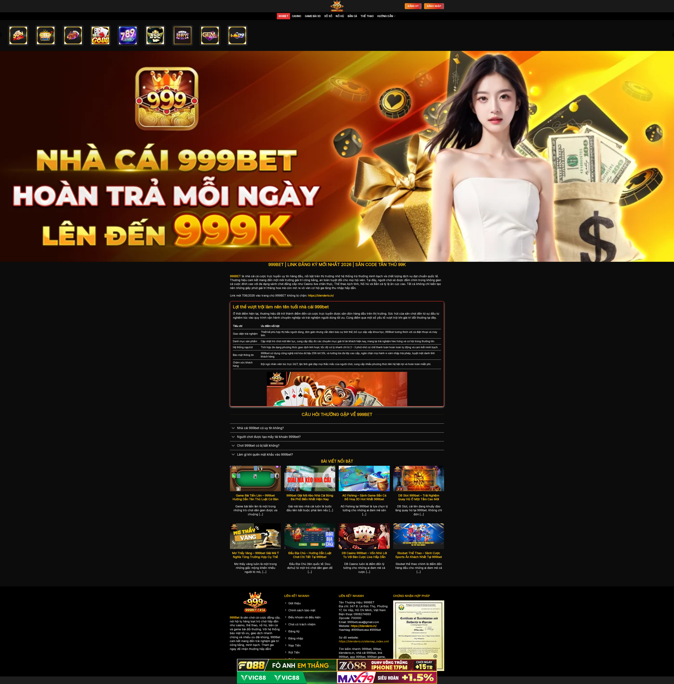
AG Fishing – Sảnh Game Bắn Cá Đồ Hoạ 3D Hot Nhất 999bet (364, 497)
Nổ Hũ (340, 16)
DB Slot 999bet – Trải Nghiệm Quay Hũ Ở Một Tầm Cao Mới (418, 497)
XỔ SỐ (328, 16)
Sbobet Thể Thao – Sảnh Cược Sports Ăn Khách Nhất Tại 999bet (418, 555)
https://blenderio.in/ (321, 295)
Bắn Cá (352, 16)
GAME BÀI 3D (313, 16)
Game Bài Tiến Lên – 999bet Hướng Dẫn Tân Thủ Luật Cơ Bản (255, 497)
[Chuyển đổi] (233, 428)
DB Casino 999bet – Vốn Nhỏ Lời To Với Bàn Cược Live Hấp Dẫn (364, 555)
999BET (235, 276)
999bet (283, 16)
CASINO (296, 16)
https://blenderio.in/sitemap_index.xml (364, 641)
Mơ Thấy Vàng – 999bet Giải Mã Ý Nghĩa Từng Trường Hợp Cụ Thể (255, 555)
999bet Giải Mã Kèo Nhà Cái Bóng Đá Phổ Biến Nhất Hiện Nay (309, 497)
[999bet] (337, 6)
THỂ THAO (367, 16)
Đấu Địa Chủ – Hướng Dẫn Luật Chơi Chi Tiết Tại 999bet (309, 555)
